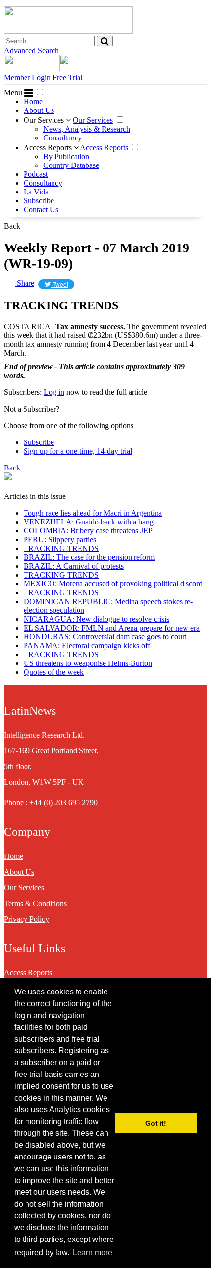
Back (12, 226)
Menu (14, 92)
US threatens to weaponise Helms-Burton (88, 663)
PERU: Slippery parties (60, 539)
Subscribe (39, 200)
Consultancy (62, 138)
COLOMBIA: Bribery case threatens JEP (88, 530)
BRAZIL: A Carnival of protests (74, 566)
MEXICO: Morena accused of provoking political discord (113, 583)
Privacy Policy (26, 919)
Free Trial (67, 77)
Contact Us (41, 209)
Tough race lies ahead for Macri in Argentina (93, 513)
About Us (39, 110)
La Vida (36, 192)
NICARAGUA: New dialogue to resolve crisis (96, 619)
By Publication (66, 156)
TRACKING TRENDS (61, 548)
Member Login (27, 77)
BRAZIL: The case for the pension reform (89, 557)
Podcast (36, 174)
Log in (54, 392)
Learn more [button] (92, 1252)
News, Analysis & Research (86, 129)
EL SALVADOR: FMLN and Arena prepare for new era (112, 628)
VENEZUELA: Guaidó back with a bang (89, 522)
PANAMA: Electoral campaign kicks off (87, 645)
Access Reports (49, 147)
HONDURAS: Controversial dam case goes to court (105, 637)
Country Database (71, 165)
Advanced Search (31, 50)
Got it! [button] (155, 1123)
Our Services (45, 120)
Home (33, 101)
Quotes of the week (54, 672)
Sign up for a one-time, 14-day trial (78, 451)
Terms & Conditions (35, 903)
